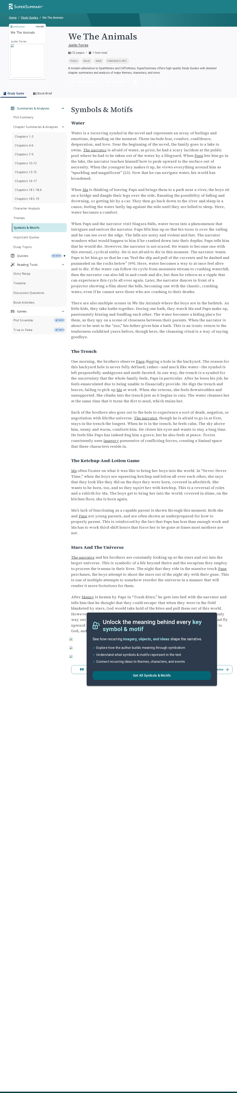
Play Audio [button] (118, 81)
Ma (85, 189)
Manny (88, 597)
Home (13, 17)
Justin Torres (78, 45)
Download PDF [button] (86, 81)
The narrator (95, 150)
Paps (198, 155)
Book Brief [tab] (44, 93)
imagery (111, 440)
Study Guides (29, 17)
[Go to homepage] (26, 7)
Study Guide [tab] (15, 93)
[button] (135, 81)
